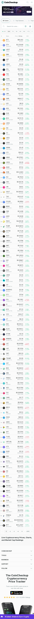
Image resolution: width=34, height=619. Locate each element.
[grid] (17, 283)
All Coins (5, 20)
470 (28, 531)
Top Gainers (19, 20)
